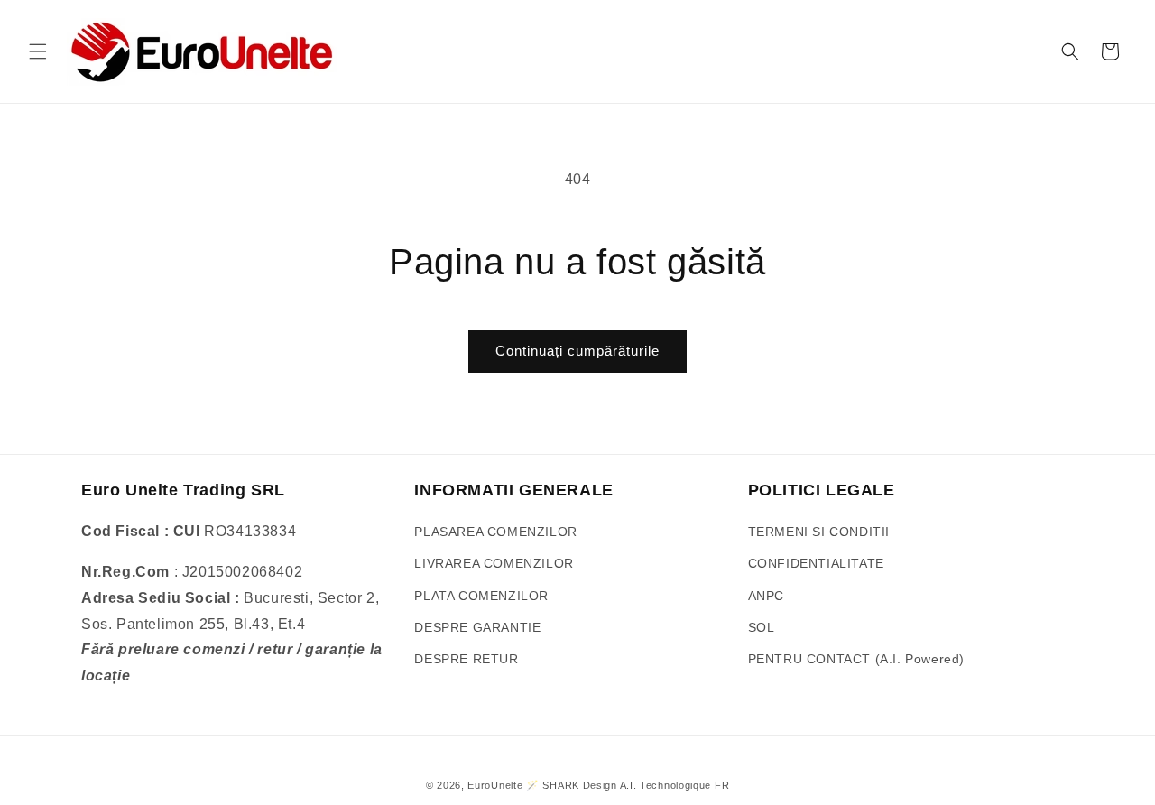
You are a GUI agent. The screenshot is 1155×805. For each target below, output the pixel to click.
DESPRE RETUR (466, 659)
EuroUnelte (494, 785)
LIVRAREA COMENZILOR (493, 563)
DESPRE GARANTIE (477, 627)
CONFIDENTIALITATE (816, 563)
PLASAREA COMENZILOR (495, 531)
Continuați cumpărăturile (577, 350)
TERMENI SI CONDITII (819, 531)
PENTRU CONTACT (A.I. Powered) (856, 659)
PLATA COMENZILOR (481, 595)
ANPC (766, 595)
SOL (761, 627)
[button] (38, 51)
